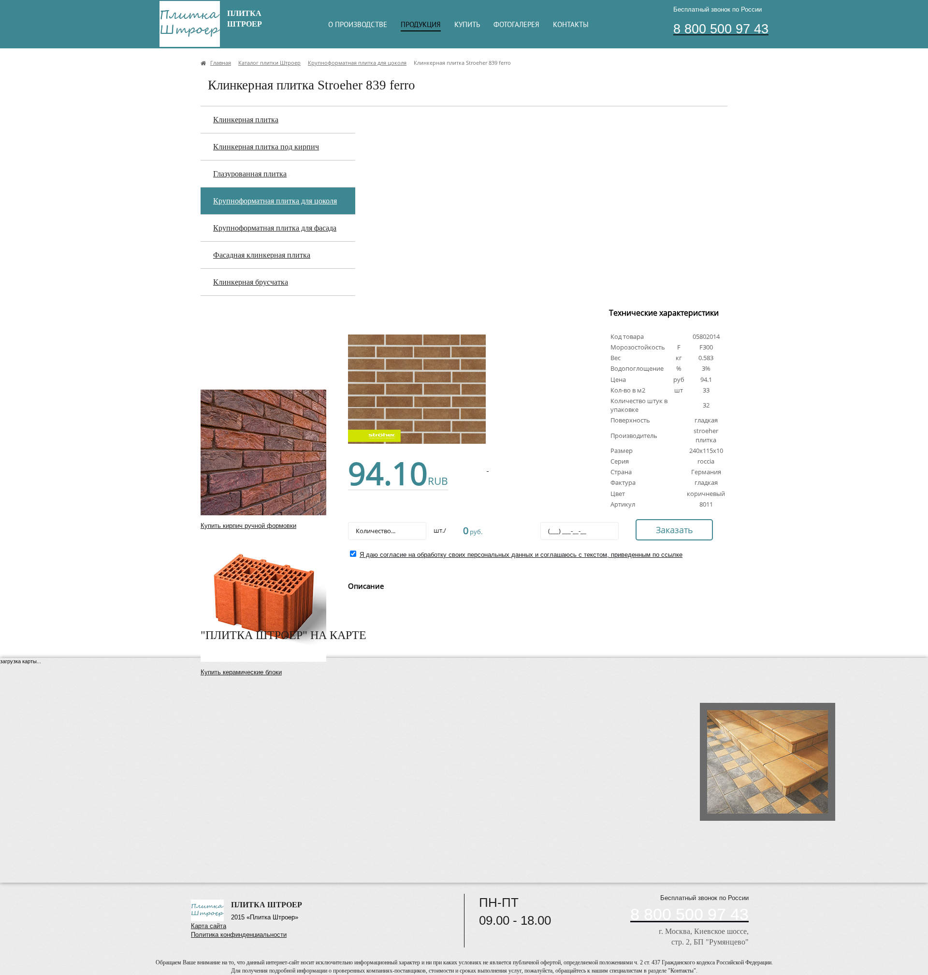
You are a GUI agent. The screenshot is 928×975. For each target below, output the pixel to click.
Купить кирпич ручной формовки (248, 525)
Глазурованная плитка (250, 174)
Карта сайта (208, 926)
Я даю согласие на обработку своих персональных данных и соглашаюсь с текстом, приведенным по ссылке (521, 554)
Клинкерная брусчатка (250, 282)
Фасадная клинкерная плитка (261, 255)
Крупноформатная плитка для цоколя (275, 201)
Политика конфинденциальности (239, 934)
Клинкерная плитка (245, 120)
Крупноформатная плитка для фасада (274, 228)
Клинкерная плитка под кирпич (266, 147)
